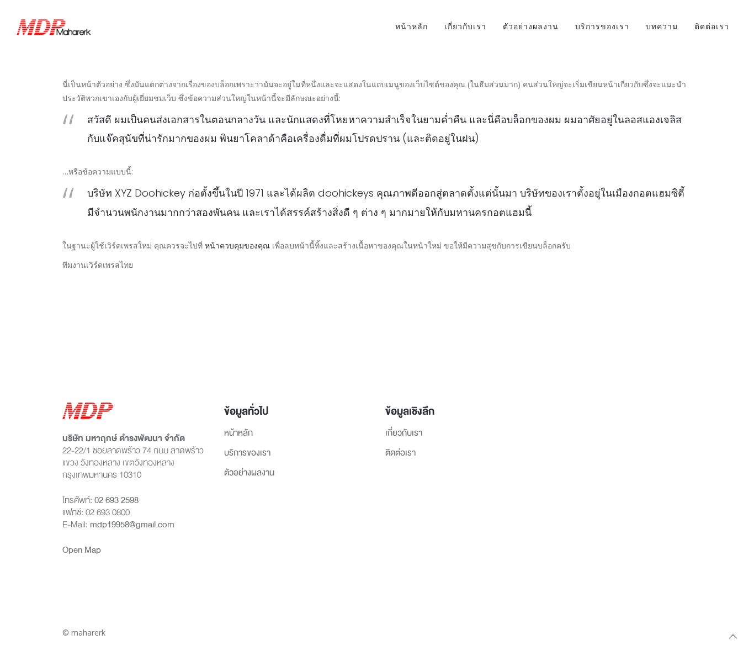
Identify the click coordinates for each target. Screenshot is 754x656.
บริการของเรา (602, 26)
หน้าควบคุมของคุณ (237, 245)
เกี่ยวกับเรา (465, 26)
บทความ (662, 26)
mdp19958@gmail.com (132, 524)
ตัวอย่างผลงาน (531, 26)
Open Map (81, 550)
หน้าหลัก (411, 26)
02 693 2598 (116, 500)
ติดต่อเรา (711, 26)
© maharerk (83, 632)
